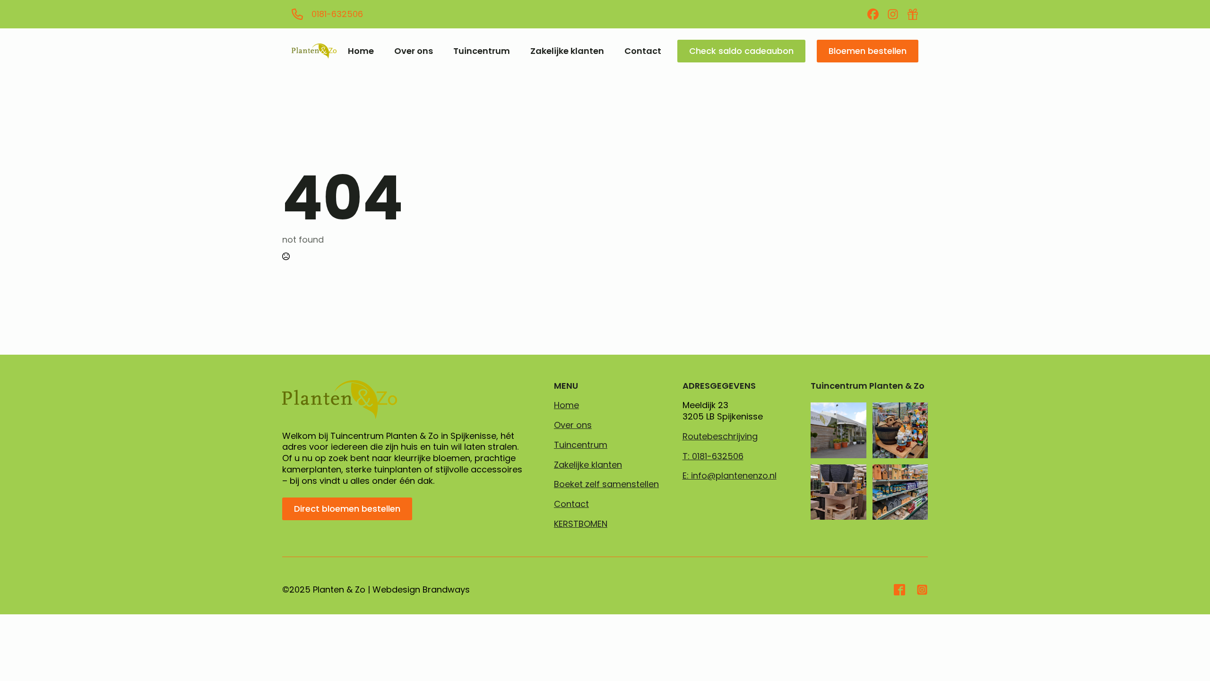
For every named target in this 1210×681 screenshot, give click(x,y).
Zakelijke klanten (567, 51)
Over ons (413, 51)
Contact (642, 51)
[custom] (873, 14)
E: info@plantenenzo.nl (730, 475)
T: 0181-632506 (713, 456)
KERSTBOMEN (580, 524)
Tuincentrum (481, 51)
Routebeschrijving (720, 436)
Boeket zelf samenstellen (606, 484)
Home (361, 51)
